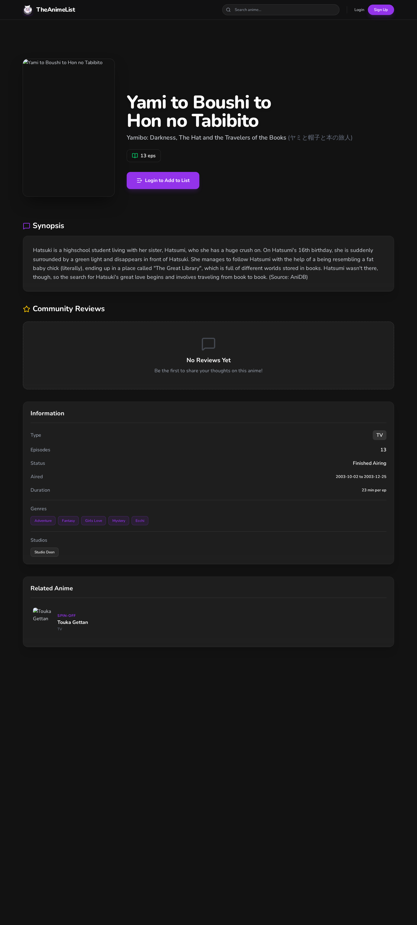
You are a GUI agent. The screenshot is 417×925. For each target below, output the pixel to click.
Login (359, 10)
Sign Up (381, 10)
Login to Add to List (167, 180)
